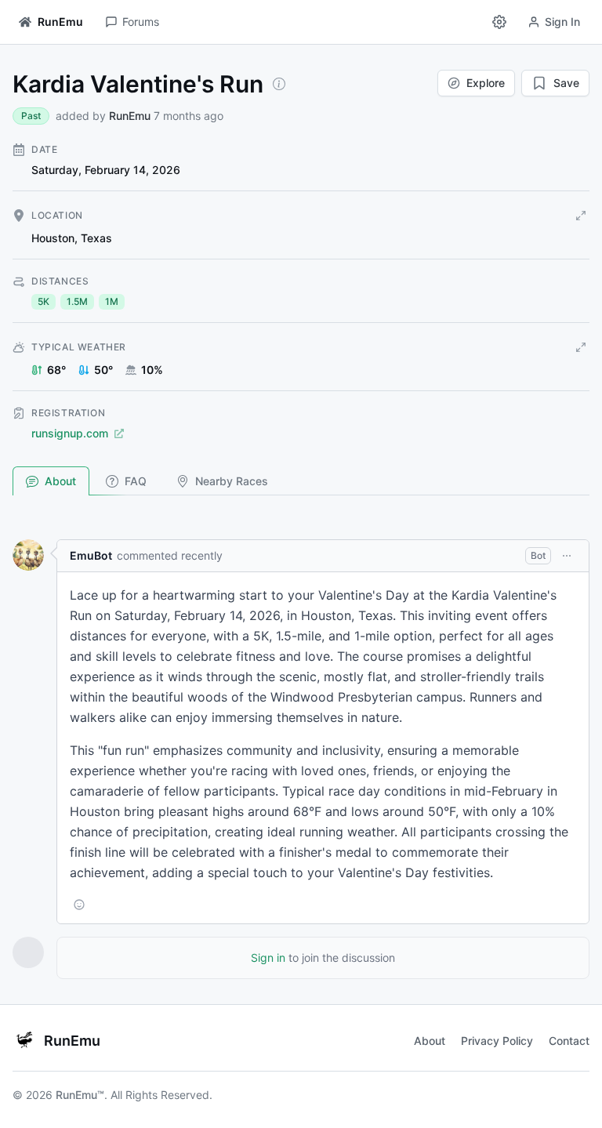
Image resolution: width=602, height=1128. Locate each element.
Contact (569, 1040)
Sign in (268, 957)
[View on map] (580, 215)
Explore (485, 82)
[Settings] (499, 21)
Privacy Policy (497, 1040)
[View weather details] (580, 347)
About (60, 481)
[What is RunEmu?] (279, 83)
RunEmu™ (80, 1094)
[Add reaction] (79, 904)
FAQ (136, 481)
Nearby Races (231, 481)
